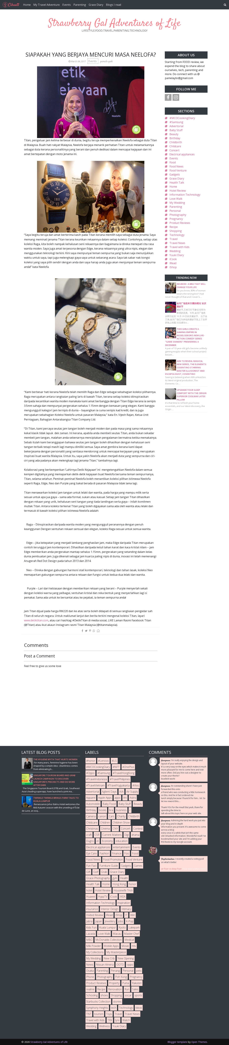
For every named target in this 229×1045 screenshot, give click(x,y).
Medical (129, 940)
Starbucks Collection (98, 1001)
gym (114, 878)
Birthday (174, 138)
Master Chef (131, 934)
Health (124, 878)
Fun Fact (91, 866)
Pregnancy (176, 219)
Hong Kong (119, 884)
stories (117, 1001)
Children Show (121, 822)
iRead (172, 263)
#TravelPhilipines (120, 779)
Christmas (92, 828)
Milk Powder (93, 946)
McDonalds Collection (108, 940)
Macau (117, 934)
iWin (132, 915)
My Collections (95, 952)
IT (126, 915)
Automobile (93, 804)
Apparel (90, 797)
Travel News (177, 243)
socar (128, 995)
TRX (109, 1020)
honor (132, 884)
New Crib (109, 958)
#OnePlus (128, 767)
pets (138, 970)
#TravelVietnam (95, 785)
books (102, 810)
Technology (176, 235)
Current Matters (112, 835)
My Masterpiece (116, 952)
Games (138, 866)
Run (127, 989)
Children (105, 822)
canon (102, 816)
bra (111, 810)
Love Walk (175, 199)
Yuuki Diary (176, 255)
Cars (111, 816)
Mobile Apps (111, 946)
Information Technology (184, 194)
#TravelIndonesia (96, 779)
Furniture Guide (108, 866)
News (89, 964)
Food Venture (178, 170)
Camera (91, 816)
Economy (107, 841)
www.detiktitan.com (36, 620)
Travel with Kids (179, 247)
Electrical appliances (182, 154)
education (122, 841)
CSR (97, 835)
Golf (95, 872)
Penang (115, 970)
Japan (98, 921)
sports (138, 995)
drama (135, 835)
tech (113, 1008)
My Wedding (177, 203)
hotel (89, 890)
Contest (138, 828)
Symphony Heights (97, 1008)
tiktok (139, 1008)
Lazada (90, 934)
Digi (126, 835)
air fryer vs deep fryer (171, 868)
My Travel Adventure (46, 5)
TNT (88, 1014)
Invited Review (94, 915)
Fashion (104, 853)
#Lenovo (103, 761)
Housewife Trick (123, 890)
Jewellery (110, 921)
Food (172, 162)
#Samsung (176, 122)
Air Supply (132, 791)
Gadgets (174, 174)
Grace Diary (96, 5)
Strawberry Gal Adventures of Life (114, 23)
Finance (116, 853)
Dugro (90, 841)
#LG (114, 761)
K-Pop (129, 921)
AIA (121, 791)
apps (117, 797)
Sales (135, 989)
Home (27, 5)
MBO (89, 940)
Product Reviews (179, 223)
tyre (117, 1020)
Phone (90, 977)
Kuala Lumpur (107, 927)
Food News (176, 166)
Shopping (175, 231)
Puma (125, 983)
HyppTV (102, 896)
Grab (104, 872)
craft (89, 835)
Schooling (92, 995)
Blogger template (177, 1041)
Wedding (175, 251)
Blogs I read (113, 5)
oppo (130, 964)
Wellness (104, 1026)
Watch (126, 1020)
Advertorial (176, 126)
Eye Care (91, 853)
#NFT (116, 767)
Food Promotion (113, 859)
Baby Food (109, 804)
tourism (98, 1014)
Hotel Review (177, 190)
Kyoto (122, 927)
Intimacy (126, 909)
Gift (88, 872)
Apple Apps (105, 797)
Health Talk (176, 182)
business (121, 810)
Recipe (173, 227)
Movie (125, 946)
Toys (109, 1014)
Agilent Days (109, 791)
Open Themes (199, 1041)
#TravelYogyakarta (118, 785)
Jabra (89, 921)
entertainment (121, 847)
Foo (126, 853)
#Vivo (135, 785)
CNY (115, 828)
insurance (92, 909)
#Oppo (90, 773)
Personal (175, 211)
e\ (98, 841)
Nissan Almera (104, 964)
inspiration (124, 903)
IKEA (122, 896)
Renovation (115, 989)
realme (90, 989)
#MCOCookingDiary (182, 118)
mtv (134, 946)
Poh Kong (121, 977)
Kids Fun (91, 927)
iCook (173, 259)
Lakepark (134, 927)
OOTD (120, 964)
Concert (174, 150)
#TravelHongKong (123, 773)
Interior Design (110, 909)
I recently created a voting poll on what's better (182, 860)
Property (114, 983)
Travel (173, 239)
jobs (120, 921)
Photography (177, 215)
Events (66, 5)
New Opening (126, 958)
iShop (173, 267)
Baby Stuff (176, 130)
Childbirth (175, 142)
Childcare (175, 146)
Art (125, 797)
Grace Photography (98, 878)
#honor (90, 761)
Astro (133, 797)
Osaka (90, 970)
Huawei (90, 896)
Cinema (105, 828)
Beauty (173, 134)
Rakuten (137, 983)
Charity (121, 816)
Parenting (79, 5)
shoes (104, 995)
